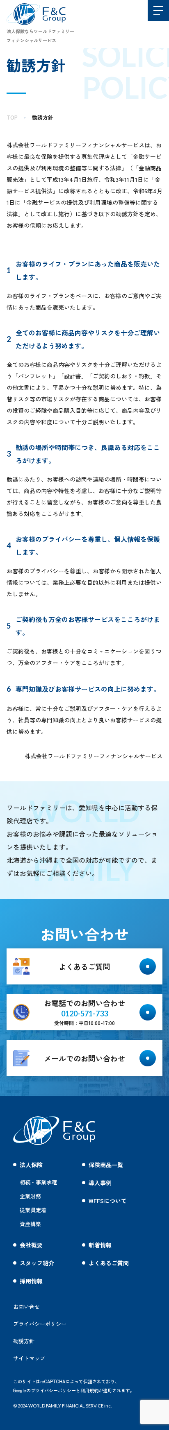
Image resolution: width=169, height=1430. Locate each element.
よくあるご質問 (109, 1263)
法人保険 (31, 1165)
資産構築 (30, 1224)
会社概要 (31, 1245)
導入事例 (100, 1183)
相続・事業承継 (38, 1182)
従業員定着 (33, 1210)
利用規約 (89, 1390)
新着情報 (100, 1245)
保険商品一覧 (106, 1165)
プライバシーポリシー (53, 1390)
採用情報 (31, 1281)
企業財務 (30, 1196)
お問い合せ (26, 1306)
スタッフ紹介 (37, 1263)
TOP (12, 117)
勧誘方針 (42, 117)
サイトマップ (29, 1358)
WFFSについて (108, 1201)
